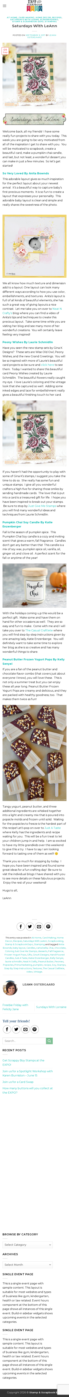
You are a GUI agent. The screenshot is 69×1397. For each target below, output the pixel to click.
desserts (42, 951)
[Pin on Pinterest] (48, 926)
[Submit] (49, 1041)
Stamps (61, 965)
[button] (5, 6)
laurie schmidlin (13, 961)
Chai (51, 948)
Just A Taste (53, 828)
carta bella (42, 948)
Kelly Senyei (56, 958)
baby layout (19, 948)
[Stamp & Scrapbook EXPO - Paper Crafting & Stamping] (34, 6)
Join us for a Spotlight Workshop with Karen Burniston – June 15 (28, 1073)
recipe (47, 965)
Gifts (29, 954)
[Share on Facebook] (21, 926)
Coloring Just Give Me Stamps (21, 951)
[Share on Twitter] (30, 926)
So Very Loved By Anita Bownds (26, 173)
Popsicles (8, 965)
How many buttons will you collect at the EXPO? (28, 1090)
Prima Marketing (23, 965)
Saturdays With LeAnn (24, 19)
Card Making (26, 17)
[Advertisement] (28, 1121)
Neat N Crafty (30, 961)
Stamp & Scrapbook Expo (28, 21)
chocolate (60, 948)
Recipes (57, 17)
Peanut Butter (46, 961)
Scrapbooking (49, 19)
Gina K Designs (41, 954)
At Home (12, 17)
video (29, 971)
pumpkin (38, 965)
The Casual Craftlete (39, 630)
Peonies (59, 961)
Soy (54, 965)
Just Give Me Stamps (42, 506)
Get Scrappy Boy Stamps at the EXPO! (23, 1062)
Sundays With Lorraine (51, 1007)
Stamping (51, 21)
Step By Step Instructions (18, 968)
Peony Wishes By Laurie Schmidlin (28, 342)
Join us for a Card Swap (18, 1082)
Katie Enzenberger (38, 958)
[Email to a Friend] (39, 926)
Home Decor (43, 17)
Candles (30, 948)
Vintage (38, 971)
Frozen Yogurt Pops (15, 954)
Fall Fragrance (55, 951)
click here (47, 364)
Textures (37, 968)
